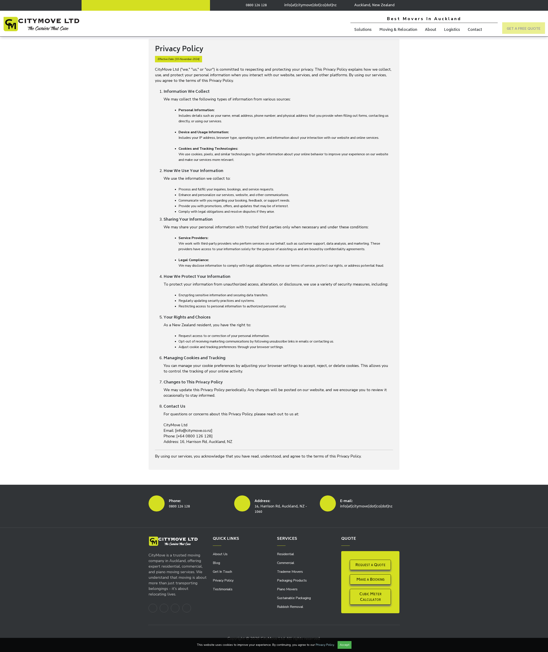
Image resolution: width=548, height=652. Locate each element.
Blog (216, 563)
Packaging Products (292, 580)
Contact (475, 30)
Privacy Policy (223, 580)
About (430, 30)
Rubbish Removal (290, 606)
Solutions (363, 30)
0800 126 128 (179, 507)
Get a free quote (524, 29)
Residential (285, 554)
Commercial (285, 563)
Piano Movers (287, 589)
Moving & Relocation (398, 30)
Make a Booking (370, 579)
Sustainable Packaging (294, 598)
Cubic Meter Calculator (370, 597)
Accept (344, 645)
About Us (220, 554)
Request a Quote (370, 565)
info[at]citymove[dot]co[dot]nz (310, 5)
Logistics (452, 30)
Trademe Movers (290, 571)
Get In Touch (222, 571)
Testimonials (222, 589)
